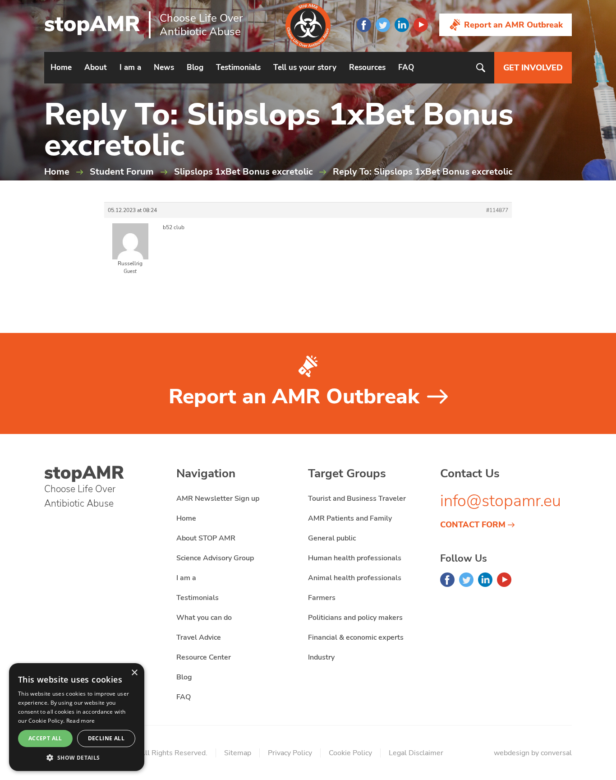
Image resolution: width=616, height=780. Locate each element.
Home (61, 67)
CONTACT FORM (473, 525)
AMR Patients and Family (350, 518)
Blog (195, 67)
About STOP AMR (205, 538)
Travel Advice (198, 637)
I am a (130, 67)
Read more (80, 721)
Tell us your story (304, 67)
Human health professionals (354, 558)
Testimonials (238, 67)
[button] (76, 757)
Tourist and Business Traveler (357, 498)
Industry (321, 657)
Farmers (322, 598)
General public (332, 538)
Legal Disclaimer (416, 753)
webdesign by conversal (533, 753)
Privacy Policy (290, 753)
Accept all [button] (45, 738)
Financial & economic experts (356, 637)
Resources (367, 67)
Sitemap (237, 753)
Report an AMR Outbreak (513, 24)
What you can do (204, 618)
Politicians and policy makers (355, 618)
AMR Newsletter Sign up (217, 498)
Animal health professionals (354, 578)
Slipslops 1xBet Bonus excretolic (243, 172)
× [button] (134, 672)
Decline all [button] (106, 738)
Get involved (533, 67)
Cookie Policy (350, 753)
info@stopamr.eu (500, 501)
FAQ (406, 67)
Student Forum (122, 172)
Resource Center (203, 657)
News (164, 67)
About (95, 67)
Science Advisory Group (215, 558)
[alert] (76, 717)
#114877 (497, 210)
